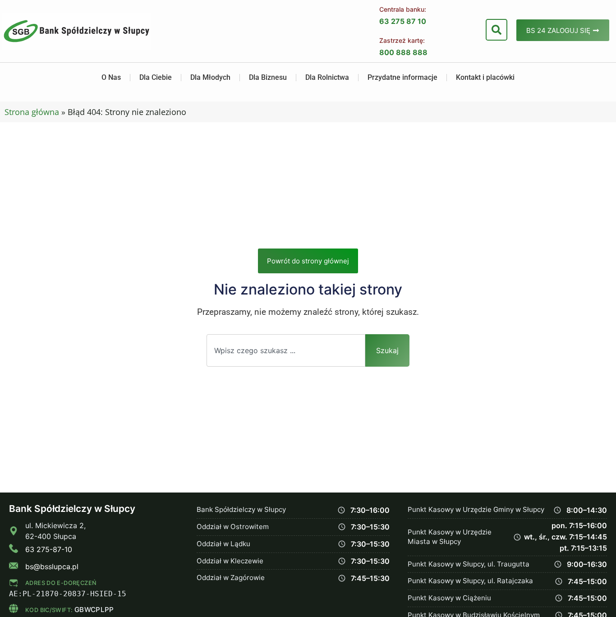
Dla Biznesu (268, 77)
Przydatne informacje (402, 77)
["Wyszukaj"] (496, 30)
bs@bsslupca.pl (51, 566)
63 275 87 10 (402, 21)
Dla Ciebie (155, 77)
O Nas (111, 77)
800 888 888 (403, 52)
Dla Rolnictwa (327, 77)
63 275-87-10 (48, 549)
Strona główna (32, 111)
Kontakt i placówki (485, 77)
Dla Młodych (210, 77)
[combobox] (286, 350)
